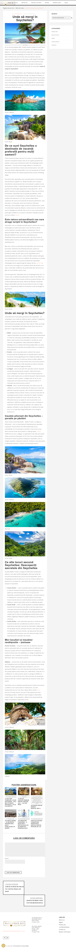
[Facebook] (4, 937)
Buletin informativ (64, 932)
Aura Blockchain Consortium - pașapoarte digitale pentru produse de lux (36, 823)
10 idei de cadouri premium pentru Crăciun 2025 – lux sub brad (23, 801)
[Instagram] (7, 937)
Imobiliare (57, 2)
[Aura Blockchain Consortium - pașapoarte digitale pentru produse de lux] (36, 813)
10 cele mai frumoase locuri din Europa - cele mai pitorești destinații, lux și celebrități (10, 802)
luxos (38, 690)
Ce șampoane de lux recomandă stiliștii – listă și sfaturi (37, 919)
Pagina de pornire (8, 8)
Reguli (61, 922)
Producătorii (36, 2)
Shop (66, 2)
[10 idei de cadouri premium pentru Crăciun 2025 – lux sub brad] (23, 791)
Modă (47, 2)
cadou (38, 431)
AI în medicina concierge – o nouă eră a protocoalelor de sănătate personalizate (23, 824)
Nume (7, 858)
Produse (25, 2)
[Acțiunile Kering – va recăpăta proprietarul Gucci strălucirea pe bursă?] (10, 813)
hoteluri (38, 263)
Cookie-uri (62, 929)
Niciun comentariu (30, 13)
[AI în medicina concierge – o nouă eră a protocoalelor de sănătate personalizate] (23, 813)
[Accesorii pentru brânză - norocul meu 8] (36, 791)
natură (17, 215)
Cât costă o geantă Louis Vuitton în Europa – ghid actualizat (36, 928)
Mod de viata (20, 8)
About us (62, 920)
